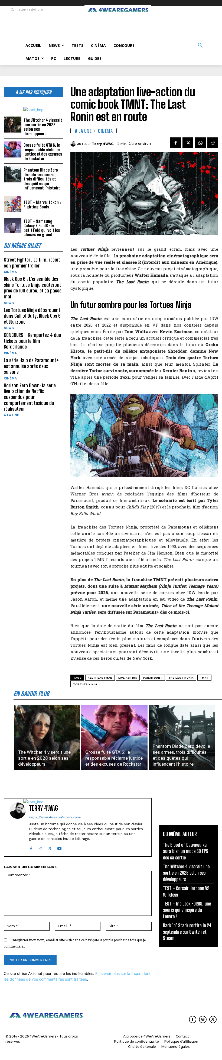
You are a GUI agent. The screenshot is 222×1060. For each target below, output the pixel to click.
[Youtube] (59, 847)
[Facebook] (175, 142)
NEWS (9, 303)
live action (128, 677)
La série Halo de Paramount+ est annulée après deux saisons (31, 366)
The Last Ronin (181, 677)
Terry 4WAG (103, 144)
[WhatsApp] (200, 142)
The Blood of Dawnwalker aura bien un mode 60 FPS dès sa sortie (185, 851)
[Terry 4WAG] (73, 144)
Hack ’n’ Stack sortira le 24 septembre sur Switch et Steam (187, 931)
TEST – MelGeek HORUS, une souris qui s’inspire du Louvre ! (187, 910)
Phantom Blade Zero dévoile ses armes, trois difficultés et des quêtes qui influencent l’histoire (42, 178)
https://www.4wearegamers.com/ (55, 817)
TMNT (204, 677)
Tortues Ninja (85, 684)
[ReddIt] (212, 142)
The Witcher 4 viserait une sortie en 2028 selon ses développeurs (43, 127)
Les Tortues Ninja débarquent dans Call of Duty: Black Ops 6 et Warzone (32, 316)
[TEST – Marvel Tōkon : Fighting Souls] (12, 204)
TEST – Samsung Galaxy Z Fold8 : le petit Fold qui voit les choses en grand (42, 228)
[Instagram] (40, 847)
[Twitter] (187, 142)
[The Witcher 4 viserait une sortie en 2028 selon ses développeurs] (12, 125)
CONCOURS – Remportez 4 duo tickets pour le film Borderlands (32, 341)
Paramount (152, 677)
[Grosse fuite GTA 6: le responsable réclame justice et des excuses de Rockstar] (12, 149)
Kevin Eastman (100, 677)
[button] (200, 45)
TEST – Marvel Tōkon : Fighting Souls (42, 204)
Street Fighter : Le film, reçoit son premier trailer (32, 263)
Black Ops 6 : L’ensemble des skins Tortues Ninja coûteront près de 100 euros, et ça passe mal (32, 287)
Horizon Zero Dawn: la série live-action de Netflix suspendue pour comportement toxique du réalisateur (30, 397)
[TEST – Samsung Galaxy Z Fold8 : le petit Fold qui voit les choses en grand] (12, 226)
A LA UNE (11, 415)
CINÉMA (10, 271)
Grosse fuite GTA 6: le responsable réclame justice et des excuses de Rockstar (43, 152)
